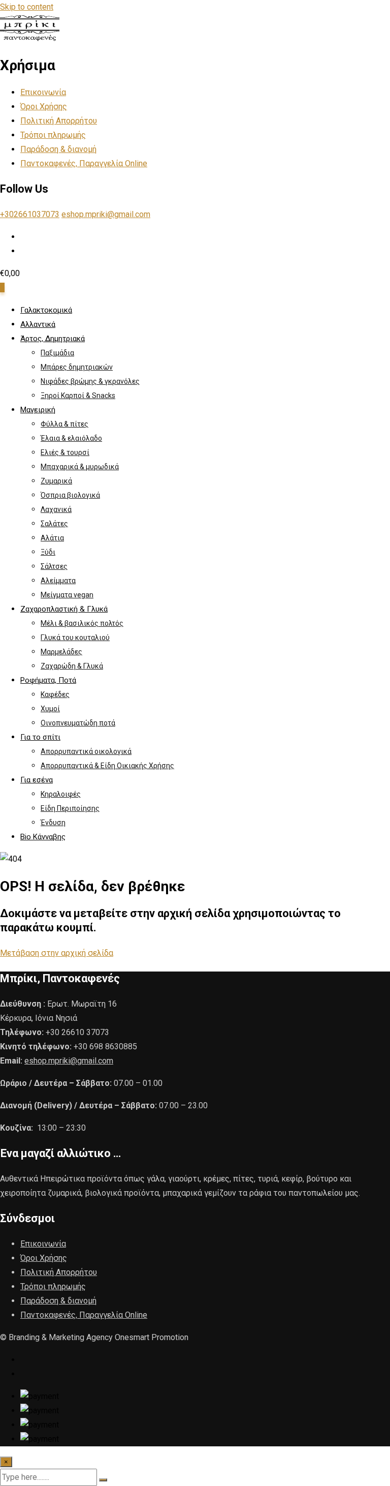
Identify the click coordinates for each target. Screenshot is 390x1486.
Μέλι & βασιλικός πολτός (82, 623)
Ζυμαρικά (56, 481)
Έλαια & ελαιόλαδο (71, 438)
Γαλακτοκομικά (46, 310)
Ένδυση (53, 822)
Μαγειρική (37, 409)
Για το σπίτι (40, 737)
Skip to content (26, 7)
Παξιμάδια (57, 353)
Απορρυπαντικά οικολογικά (86, 751)
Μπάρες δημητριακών (77, 367)
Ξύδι (48, 552)
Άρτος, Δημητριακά (52, 338)
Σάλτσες (54, 566)
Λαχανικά (56, 509)
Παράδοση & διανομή (58, 149)
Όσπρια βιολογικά (70, 495)
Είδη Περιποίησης (70, 808)
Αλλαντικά (37, 324)
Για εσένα (36, 779)
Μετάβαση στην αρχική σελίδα (56, 953)
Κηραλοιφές (61, 794)
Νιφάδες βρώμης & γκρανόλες (90, 381)
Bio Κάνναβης (43, 836)
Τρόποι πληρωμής (53, 135)
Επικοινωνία (43, 92)
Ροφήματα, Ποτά (48, 680)
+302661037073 (29, 214)
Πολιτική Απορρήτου (58, 121)
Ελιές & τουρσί (65, 452)
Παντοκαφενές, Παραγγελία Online (83, 163)
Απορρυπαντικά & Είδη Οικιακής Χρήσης (107, 766)
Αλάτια (52, 538)
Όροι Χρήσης (43, 106)
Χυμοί (50, 709)
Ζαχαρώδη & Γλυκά (72, 666)
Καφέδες (55, 694)
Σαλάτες (54, 524)
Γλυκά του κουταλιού (75, 637)
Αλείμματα (58, 581)
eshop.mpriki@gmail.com (105, 214)
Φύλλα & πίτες (64, 424)
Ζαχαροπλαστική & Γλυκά (64, 609)
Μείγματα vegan (67, 595)
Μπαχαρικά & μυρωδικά (80, 467)
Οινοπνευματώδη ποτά (78, 723)
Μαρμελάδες (61, 652)
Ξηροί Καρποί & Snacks (78, 395)
